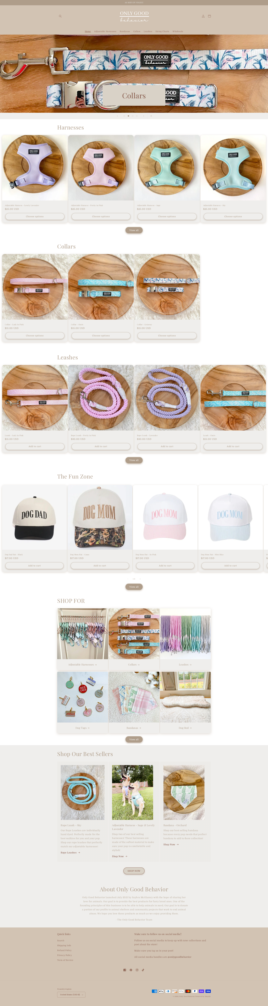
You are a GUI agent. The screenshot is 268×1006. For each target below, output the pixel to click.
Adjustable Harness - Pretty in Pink (87, 205)
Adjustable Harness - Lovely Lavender (22, 205)
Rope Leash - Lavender (147, 435)
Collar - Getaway (144, 324)
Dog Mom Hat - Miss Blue (212, 554)
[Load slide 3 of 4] (133, 116)
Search (60, 940)
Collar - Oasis (77, 324)
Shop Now (118, 856)
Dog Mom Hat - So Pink (146, 554)
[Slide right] (140, 579)
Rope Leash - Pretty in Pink (83, 435)
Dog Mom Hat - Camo (79, 554)
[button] (60, 16)
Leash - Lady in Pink (14, 435)
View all (134, 230)
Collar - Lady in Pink (14, 324)
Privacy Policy (64, 955)
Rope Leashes (68, 852)
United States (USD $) (70, 995)
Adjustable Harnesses (81, 664)
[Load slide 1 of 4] (124, 116)
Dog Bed (184, 727)
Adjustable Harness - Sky (214, 205)
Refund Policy (64, 950)
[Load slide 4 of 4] (137, 116)
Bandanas (132, 727)
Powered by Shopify (203, 996)
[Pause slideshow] (151, 116)
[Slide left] (128, 579)
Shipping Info (64, 945)
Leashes (184, 664)
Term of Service (65, 960)
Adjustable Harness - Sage (149, 205)
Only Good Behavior (187, 996)
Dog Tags (81, 727)
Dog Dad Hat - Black (14, 554)
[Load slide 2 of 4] (128, 116)
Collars (132, 664)
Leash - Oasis (209, 435)
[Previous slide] (117, 116)
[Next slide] (144, 116)
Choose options (35, 216)
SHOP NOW (134, 871)
